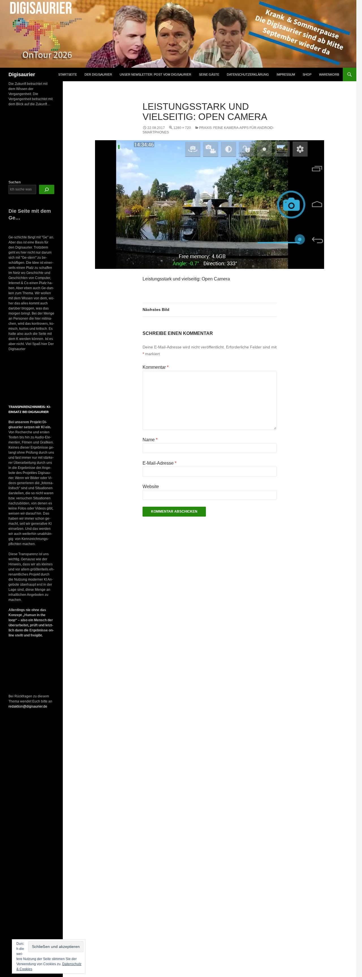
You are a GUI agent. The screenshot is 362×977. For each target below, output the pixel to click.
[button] (14, 378)
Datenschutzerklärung (248, 74)
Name (150, 439)
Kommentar (156, 367)
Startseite (67, 74)
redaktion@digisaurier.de (27, 706)
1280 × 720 (182, 128)
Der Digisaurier (98, 74)
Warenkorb (329, 74)
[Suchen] (46, 189)
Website (151, 486)
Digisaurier (21, 74)
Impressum (286, 74)
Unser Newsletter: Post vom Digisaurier (155, 74)
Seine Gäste (209, 74)
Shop (307, 74)
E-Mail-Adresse (159, 463)
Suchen (14, 182)
